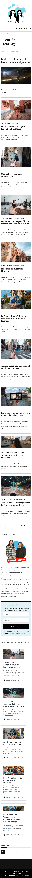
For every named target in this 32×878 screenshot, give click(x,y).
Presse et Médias (26, 875)
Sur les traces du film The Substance (12, 456)
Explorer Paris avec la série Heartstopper (12, 270)
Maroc (17, 123)
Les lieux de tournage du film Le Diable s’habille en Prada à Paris (15, 222)
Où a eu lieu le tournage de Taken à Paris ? (11, 175)
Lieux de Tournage (14, 56)
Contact (4, 875)
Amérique (4, 56)
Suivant (23, 525)
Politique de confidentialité (16, 873)
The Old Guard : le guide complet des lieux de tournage (15, 367)
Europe (3, 313)
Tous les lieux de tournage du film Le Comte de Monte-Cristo (16, 504)
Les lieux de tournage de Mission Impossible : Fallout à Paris (15, 414)
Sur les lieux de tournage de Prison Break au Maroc (13, 127)
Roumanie (24, 313)
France (3, 171)
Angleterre (5, 363)
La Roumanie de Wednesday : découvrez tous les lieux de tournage (14, 318)
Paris (22, 218)
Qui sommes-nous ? (14, 875)
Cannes (3, 452)
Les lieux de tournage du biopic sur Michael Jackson (15, 61)
